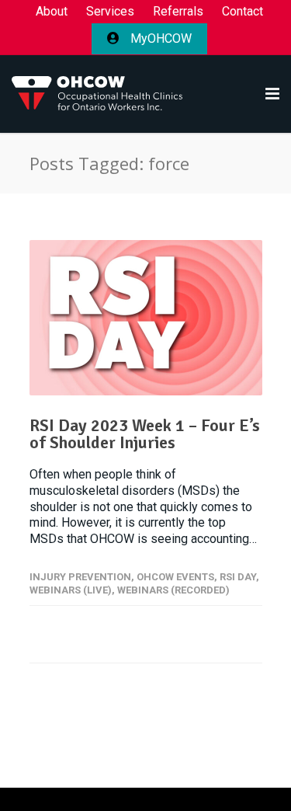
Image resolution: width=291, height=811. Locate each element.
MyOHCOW (159, 38)
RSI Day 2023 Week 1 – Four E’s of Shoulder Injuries (144, 434)
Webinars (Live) (70, 590)
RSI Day (238, 577)
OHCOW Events (175, 577)
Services (110, 11)
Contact (242, 11)
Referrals (178, 11)
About (52, 11)
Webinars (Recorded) (173, 590)
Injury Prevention (80, 577)
